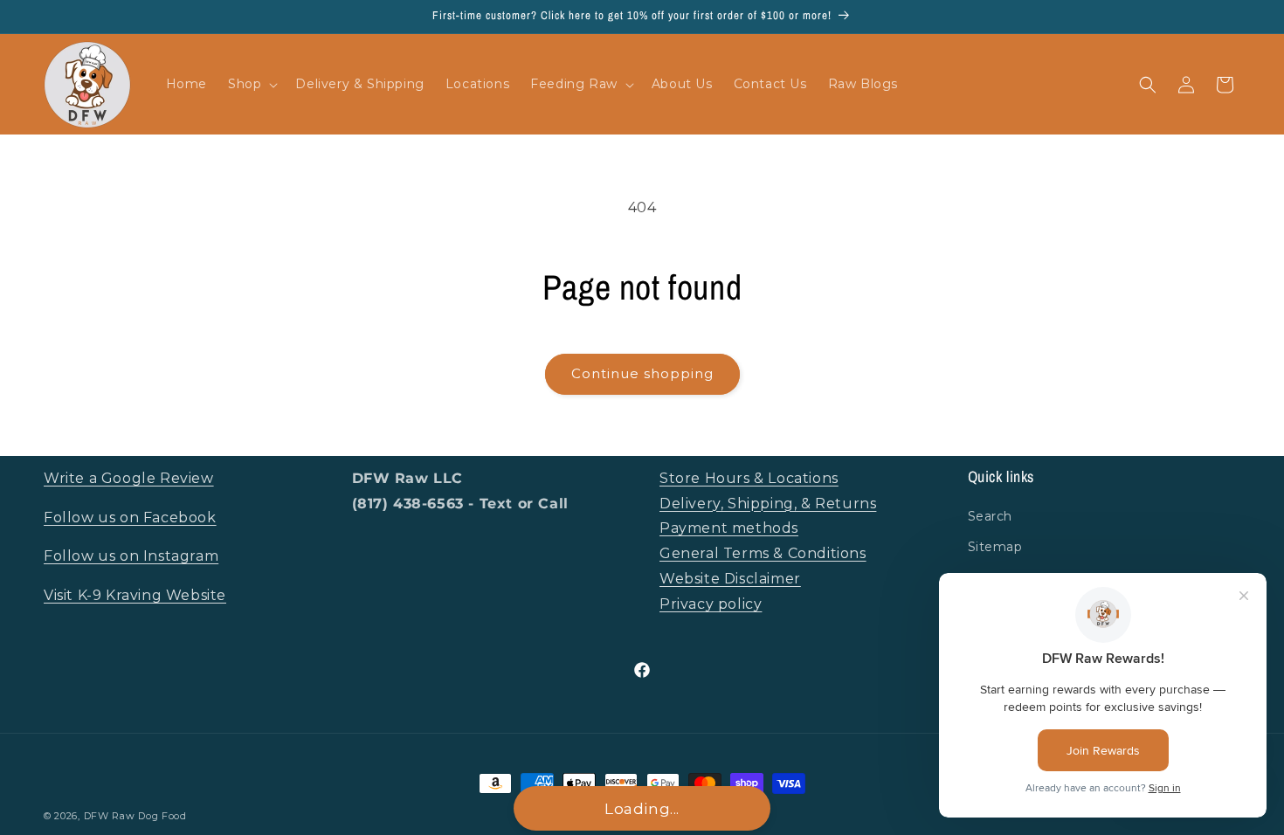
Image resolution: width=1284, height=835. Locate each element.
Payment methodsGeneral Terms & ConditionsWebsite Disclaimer (762, 553)
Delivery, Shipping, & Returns (767, 503)
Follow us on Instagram (131, 556)
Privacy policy (710, 604)
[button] (251, 84)
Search (990, 516)
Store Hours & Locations (749, 478)
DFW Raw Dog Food (135, 816)
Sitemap (995, 547)
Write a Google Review (129, 478)
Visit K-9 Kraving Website (135, 595)
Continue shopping (642, 373)
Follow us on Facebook (130, 517)
